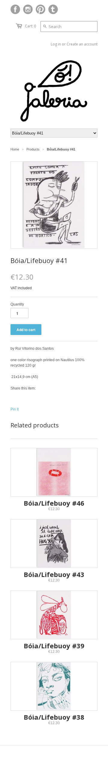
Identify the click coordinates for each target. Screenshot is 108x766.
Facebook (15, 9)
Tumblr (53, 9)
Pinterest (40, 9)
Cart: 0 (30, 26)
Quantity (17, 304)
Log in (56, 44)
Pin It (14, 409)
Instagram (28, 9)
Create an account (82, 44)
